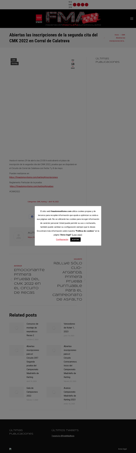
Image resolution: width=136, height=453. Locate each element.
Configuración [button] (62, 239)
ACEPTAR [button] (75, 240)
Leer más (77, 235)
